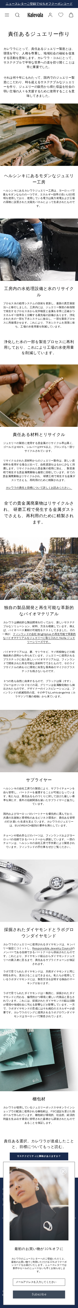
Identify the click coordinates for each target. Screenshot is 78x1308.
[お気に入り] (60, 15)
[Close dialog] (63, 1171)
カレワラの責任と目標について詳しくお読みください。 (39, 488)
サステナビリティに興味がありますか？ (39, 1156)
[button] (7, 15)
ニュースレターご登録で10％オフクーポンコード (39, 4)
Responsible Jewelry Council (52, 948)
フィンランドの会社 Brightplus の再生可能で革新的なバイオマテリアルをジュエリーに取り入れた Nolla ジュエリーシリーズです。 (39, 638)
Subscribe (39, 1294)
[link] (50, 15)
